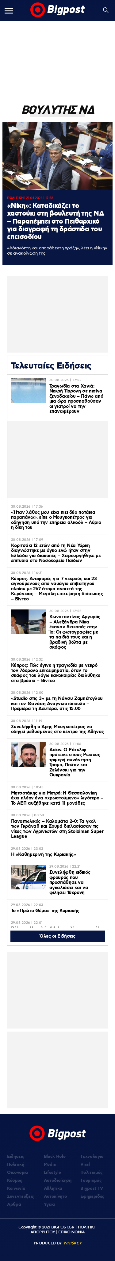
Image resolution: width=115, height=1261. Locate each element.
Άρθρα (14, 1204)
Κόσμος (14, 1180)
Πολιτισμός (91, 1172)
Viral (85, 1164)
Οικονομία (17, 1172)
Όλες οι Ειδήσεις (57, 936)
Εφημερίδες (92, 1196)
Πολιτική (15, 1164)
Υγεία (49, 1204)
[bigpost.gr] (57, 10)
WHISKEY (72, 1243)
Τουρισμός (91, 1180)
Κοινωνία (16, 1188)
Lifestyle (52, 1172)
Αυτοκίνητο (55, 1196)
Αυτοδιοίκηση (57, 1180)
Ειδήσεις (15, 1156)
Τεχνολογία (92, 1156)
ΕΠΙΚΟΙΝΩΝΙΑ (71, 1232)
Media (50, 1164)
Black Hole (55, 1156)
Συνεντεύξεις (20, 1196)
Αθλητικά (53, 1188)
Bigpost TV (91, 1188)
